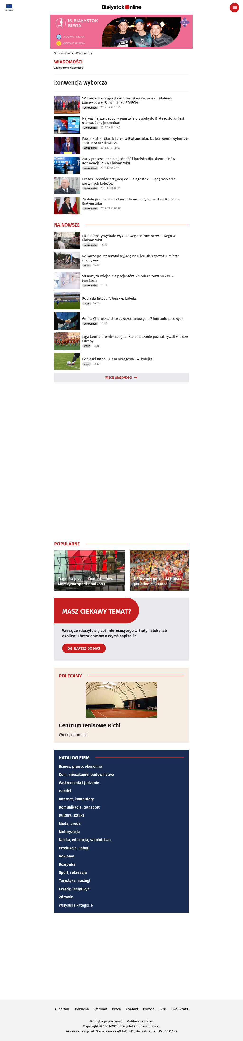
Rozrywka (67, 864)
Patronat (100, 1009)
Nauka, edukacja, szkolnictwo (85, 840)
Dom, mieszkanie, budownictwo (86, 774)
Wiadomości (84, 53)
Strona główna (63, 53)
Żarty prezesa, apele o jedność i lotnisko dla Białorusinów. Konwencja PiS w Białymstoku (129, 161)
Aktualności (90, 108)
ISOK (162, 1009)
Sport (87, 265)
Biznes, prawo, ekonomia (80, 766)
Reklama (66, 856)
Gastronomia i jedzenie (79, 783)
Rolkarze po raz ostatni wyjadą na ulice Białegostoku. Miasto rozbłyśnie (130, 258)
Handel (65, 791)
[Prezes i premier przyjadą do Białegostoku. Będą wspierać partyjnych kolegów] (67, 185)
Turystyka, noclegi (74, 880)
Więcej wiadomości (118, 377)
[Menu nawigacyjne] (234, 7)
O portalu (62, 1009)
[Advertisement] (121, 460)
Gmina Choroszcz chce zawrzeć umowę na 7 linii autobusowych (132, 319)
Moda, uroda (70, 823)
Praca (116, 1009)
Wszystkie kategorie (76, 905)
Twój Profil (179, 1009)
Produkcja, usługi (74, 848)
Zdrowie (66, 897)
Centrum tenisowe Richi (90, 725)
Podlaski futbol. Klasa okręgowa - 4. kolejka (117, 359)
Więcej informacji (74, 735)
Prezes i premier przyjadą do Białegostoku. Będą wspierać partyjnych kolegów (128, 181)
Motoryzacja (69, 831)
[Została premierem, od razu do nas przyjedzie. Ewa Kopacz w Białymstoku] (67, 205)
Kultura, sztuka (72, 815)
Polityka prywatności (106, 1021)
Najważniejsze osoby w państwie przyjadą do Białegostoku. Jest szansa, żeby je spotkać (133, 120)
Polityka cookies (140, 1021)
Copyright (90, 1026)
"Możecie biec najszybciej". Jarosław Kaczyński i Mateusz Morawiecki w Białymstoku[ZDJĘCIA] (127, 100)
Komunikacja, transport (79, 807)
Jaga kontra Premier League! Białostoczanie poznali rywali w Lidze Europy (135, 339)
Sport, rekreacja (73, 872)
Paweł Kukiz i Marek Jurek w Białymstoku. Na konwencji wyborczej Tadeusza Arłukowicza (135, 141)
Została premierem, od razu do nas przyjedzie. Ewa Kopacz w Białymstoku (131, 201)
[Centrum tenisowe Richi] (121, 700)
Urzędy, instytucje (74, 889)
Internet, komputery (76, 799)
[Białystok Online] (121, 7)
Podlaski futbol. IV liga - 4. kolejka (109, 298)
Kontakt (132, 1009)
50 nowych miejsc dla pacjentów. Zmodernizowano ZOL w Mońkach (128, 278)
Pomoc (148, 1009)
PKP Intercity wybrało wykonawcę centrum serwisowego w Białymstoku (129, 238)
